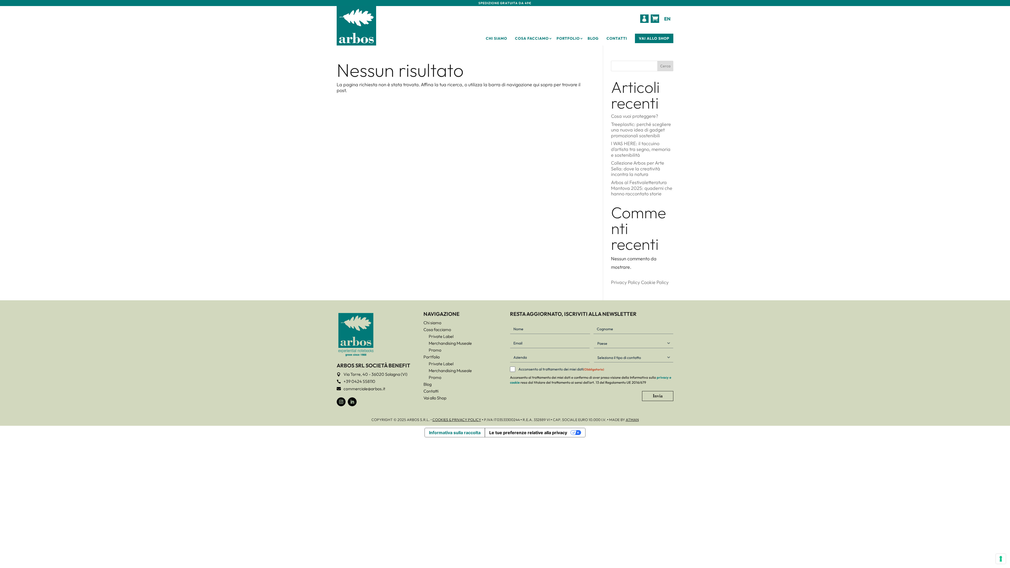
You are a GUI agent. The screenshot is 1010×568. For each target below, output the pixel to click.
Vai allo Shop (654, 38)
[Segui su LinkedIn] (352, 401)
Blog (593, 38)
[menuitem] (644, 18)
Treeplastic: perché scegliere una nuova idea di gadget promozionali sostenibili (641, 130)
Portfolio (568, 38)
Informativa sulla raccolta (455, 432)
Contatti (617, 38)
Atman (632, 419)
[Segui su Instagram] (341, 401)
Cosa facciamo (532, 38)
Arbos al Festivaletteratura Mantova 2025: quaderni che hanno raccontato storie (641, 188)
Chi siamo (496, 38)
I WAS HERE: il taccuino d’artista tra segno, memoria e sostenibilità (640, 149)
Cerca (665, 66)
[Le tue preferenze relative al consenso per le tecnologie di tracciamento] (1001, 559)
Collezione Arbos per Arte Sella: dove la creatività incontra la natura (637, 168)
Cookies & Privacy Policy (456, 419)
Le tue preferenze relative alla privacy (528, 432)
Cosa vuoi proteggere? (634, 116)
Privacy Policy (625, 282)
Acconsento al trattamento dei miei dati (561, 369)
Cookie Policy (655, 282)
